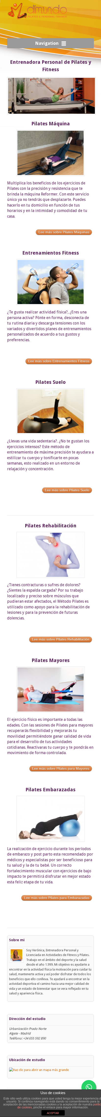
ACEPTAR (53, 1113)
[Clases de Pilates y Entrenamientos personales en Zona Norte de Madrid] (37, 23)
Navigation (47, 43)
